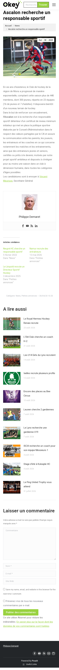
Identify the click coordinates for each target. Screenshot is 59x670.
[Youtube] (27, 226)
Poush (35, 661)
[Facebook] (23, 226)
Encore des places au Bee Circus (37, 393)
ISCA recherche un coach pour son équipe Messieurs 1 (39, 448)
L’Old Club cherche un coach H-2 (38, 339)
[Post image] (11, 323)
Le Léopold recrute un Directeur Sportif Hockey (14, 269)
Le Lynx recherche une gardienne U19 (35, 429)
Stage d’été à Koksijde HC (37, 464)
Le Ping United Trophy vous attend (38, 484)
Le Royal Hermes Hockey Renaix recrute (37, 320)
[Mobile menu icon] (54, 5)
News (18, 296)
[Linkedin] (36, 226)
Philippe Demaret (11, 646)
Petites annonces (29, 296)
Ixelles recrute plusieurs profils (39, 373)
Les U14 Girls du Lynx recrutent (40, 355)
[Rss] (31, 226)
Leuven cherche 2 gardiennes (39, 409)
